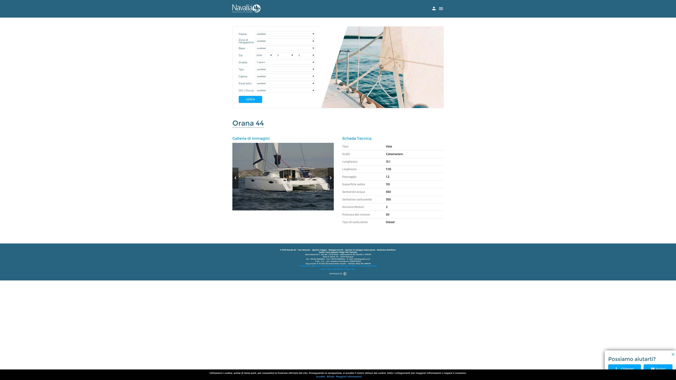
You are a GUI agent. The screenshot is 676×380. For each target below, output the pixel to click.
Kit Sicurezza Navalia (337, 266)
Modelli (373, 266)
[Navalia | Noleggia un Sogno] (246, 11)
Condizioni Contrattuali (358, 266)
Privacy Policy (319, 266)
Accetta (320, 376)
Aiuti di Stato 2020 (329, 269)
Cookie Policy (305, 266)
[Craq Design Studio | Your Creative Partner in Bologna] (338, 273)
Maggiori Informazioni (349, 376)
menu (441, 8)
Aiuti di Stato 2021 (347, 269)
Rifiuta (330, 376)
